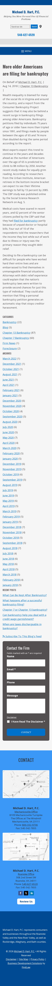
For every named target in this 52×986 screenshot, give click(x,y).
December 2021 (12, 363)
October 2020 (11, 411)
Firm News (9, 343)
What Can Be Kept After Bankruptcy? (25, 595)
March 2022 (9, 358)
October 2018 (11, 537)
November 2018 (12, 532)
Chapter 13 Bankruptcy (34, 86)
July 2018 (8, 553)
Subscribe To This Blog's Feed (23, 636)
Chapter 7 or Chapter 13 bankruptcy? (25, 609)
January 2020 (10, 458)
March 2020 (9, 448)
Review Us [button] (26, 901)
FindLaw (26, 967)
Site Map (23, 959)
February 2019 (11, 516)
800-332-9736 (30, 824)
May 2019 (8, 500)
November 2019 (12, 469)
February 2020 (11, 453)
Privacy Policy (37, 959)
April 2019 (9, 506)
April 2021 (9, 385)
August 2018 (10, 548)
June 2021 (8, 379)
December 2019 (12, 464)
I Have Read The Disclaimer (28, 721)
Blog (5, 327)
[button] (49, 966)
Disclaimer (12, 717)
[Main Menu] (26, 51)
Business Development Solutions (25, 963)
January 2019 (10, 521)
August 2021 (10, 374)
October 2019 (11, 474)
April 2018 (9, 569)
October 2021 (11, 369)
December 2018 (12, 527)
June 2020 (8, 432)
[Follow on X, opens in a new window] (26, 893)
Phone (11, 682)
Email (11, 669)
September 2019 (12, 479)
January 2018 (10, 585)
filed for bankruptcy (26, 220)
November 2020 (12, 406)
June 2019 (8, 495)
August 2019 (10, 485)
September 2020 (12, 416)
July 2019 (8, 490)
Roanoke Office (26, 874)
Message (12, 695)
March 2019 (9, 511)
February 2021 (11, 390)
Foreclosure (10, 348)
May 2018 (8, 564)
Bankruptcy (10, 322)
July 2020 (8, 427)
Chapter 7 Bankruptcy (16, 338)
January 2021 (10, 395)
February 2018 (11, 579)
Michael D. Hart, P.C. (30, 82)
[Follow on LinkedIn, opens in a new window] (31, 893)
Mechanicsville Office (26, 811)
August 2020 (10, 421)
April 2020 (9, 442)
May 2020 (8, 437)
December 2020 (12, 400)
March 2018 (9, 574)
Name (10, 656)
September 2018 (12, 543)
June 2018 (8, 558)
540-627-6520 (26, 35)
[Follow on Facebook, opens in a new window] (20, 893)
